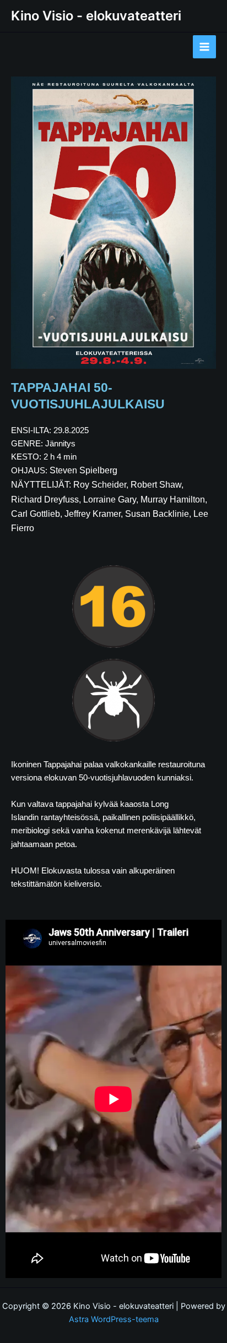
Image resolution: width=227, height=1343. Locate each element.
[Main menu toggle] (204, 46)
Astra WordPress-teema (114, 1319)
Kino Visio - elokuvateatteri (96, 16)
